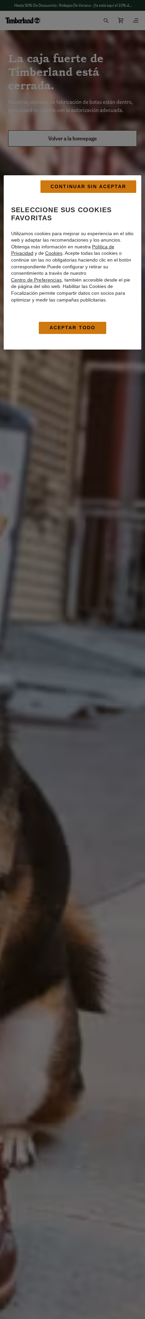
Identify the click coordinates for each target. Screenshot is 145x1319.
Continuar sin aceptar (88, 186)
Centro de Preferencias (36, 280)
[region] (73, 262)
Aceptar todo (72, 327)
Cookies (53, 253)
